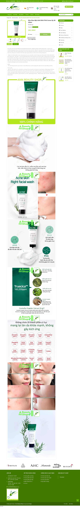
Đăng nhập (65, 1)
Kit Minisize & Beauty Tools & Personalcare (66, 37)
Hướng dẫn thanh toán (29, 477)
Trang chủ (9, 14)
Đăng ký (71, 1)
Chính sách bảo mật (46, 475)
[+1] (35, 39)
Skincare (62, 22)
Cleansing (62, 40)
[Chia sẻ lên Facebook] (32, 39)
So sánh (1, 506)
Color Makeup (63, 32)
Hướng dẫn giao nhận (29, 479)
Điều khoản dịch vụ (28, 481)
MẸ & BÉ (62, 42)
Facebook (62, 477)
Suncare (62, 25)
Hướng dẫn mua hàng (29, 475)
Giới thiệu (15, 14)
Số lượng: (30, 34)
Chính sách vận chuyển (46, 477)
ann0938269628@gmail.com (13, 486)
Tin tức (27, 14)
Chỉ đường (37, 14)
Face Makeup (63, 30)
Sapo (30, 503)
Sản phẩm (21, 14)
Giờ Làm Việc (56, 6)
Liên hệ (31, 14)
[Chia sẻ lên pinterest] (34, 39)
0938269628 (12, 1)
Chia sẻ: (30, 39)
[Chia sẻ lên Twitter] (33, 39)
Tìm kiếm (66, 503)
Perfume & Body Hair (64, 35)
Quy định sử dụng (45, 481)
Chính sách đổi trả (45, 479)
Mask (61, 27)
